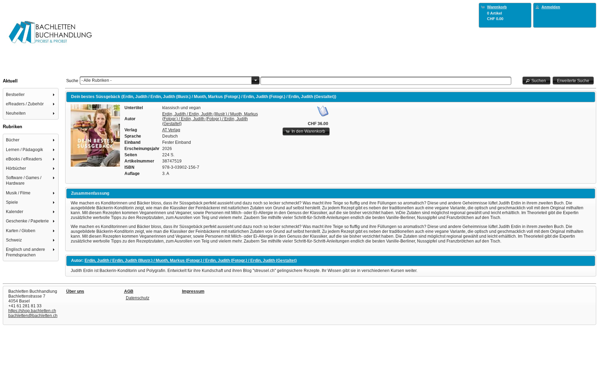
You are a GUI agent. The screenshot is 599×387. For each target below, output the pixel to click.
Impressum (193, 291)
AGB (128, 291)
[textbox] (386, 81)
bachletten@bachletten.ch (33, 315)
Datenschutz (137, 298)
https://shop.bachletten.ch (32, 310)
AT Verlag (171, 129)
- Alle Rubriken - (96, 80)
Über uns (75, 291)
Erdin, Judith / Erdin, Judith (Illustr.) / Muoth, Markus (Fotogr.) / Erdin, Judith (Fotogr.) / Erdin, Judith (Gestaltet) (210, 119)
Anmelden (550, 7)
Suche (72, 80)
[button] (536, 81)
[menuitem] (31, 94)
